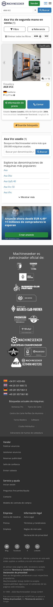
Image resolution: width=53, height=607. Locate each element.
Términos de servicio (33, 599)
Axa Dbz (8, 175)
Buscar (46, 10)
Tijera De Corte (34, 407)
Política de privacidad (12, 599)
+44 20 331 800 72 (18, 385)
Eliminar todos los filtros (19, 36)
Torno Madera (20, 420)
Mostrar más (28, 197)
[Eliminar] (35, 10)
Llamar (39, 104)
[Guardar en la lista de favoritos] (48, 84)
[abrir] (26, 118)
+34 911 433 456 (17, 381)
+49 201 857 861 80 (18, 394)
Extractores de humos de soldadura (26, 433)
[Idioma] (45, 3)
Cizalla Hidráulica (26, 426)
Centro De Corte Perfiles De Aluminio (26, 413)
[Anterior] (4, 62)
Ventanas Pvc (17, 407)
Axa (5, 170)
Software (35, 420)
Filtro (16, 29)
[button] (50, 3)
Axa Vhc (8, 192)
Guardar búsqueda (27, 125)
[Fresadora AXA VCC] (26, 62)
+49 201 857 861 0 (18, 389)
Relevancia (39, 29)
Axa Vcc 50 (9, 186)
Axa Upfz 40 (10, 181)
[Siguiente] (49, 62)
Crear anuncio (26, 234)
